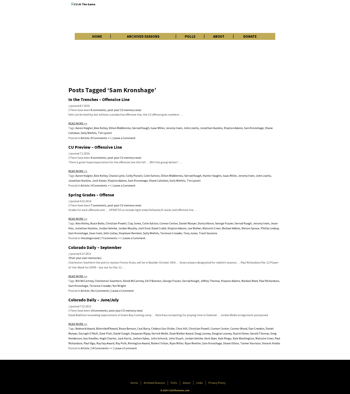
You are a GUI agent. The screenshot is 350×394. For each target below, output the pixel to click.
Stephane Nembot (130, 233)
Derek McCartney (133, 281)
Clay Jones (134, 223)
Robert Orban (159, 343)
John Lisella (191, 128)
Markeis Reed (249, 281)
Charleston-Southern (108, 281)
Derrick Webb (159, 333)
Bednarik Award (85, 328)
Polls (190, 36)
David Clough (121, 333)
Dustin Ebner (241, 333)
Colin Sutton (152, 175)
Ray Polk (121, 343)
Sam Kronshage (254, 128)
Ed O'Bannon (153, 281)
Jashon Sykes (141, 338)
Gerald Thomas (259, 333)
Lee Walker (194, 228)
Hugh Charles (108, 338)
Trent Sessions (208, 233)
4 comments (98, 157)
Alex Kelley (100, 128)
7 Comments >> (111, 238)
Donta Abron (206, 223)
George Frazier (224, 223)
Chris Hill (181, 328)
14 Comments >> (101, 348)
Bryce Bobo (97, 223)
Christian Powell (116, 223)
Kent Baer (210, 338)
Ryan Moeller (193, 343)
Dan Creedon (256, 328)
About (218, 36)
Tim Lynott (105, 133)
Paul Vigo (89, 343)
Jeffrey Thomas (210, 281)
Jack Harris (124, 338)
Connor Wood (238, 328)
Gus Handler (90, 338)
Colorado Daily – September (95, 247)
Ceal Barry (143, 328)
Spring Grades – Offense (91, 195)
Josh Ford (144, 228)
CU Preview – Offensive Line (95, 147)
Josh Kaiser (99, 180)
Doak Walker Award (181, 333)
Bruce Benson (127, 328)
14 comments (99, 310)
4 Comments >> (101, 185)
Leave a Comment (124, 138)
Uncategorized (90, 238)
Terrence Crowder (171, 233)
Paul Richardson (269, 281)
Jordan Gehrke (108, 228)
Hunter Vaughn (212, 175)
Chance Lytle (117, 175)
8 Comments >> (101, 138)
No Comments (100, 290)
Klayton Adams (233, 128)
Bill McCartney (84, 281)
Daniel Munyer (188, 223)
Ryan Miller (176, 343)
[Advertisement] (212, 16)
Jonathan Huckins (211, 128)
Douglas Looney (222, 333)
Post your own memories (85, 258)
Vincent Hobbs (271, 343)
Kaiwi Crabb (158, 228)
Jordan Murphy (127, 228)
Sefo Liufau (110, 233)
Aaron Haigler (84, 128)
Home (97, 36)
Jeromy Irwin (174, 128)
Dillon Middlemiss (120, 128)
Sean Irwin (95, 233)
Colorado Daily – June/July (93, 300)
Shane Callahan (158, 180)
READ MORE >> (77, 123)
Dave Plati (105, 333)
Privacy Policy (216, 383)
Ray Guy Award (105, 343)
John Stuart (176, 338)
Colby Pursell (134, 175)
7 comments (98, 205)
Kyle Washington (243, 338)
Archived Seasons (143, 36)
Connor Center (169, 223)
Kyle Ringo (225, 338)
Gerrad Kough (140, 128)
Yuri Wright (119, 286)
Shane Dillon (231, 343)
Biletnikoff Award (107, 328)
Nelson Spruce (250, 228)
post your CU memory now (124, 110)
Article (85, 138)
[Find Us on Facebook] (166, 370)
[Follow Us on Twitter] (182, 370)
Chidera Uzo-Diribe (163, 328)
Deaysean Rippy (140, 333)
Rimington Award (139, 343)
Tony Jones (190, 233)
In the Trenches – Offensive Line (99, 99)
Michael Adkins (231, 228)
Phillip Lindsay (270, 228)
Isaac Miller (158, 128)
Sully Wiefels (89, 133)
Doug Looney (203, 333)
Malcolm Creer (212, 228)
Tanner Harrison (250, 343)
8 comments (98, 110)
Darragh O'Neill (88, 333)
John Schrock (159, 338)
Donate (250, 36)
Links (199, 383)
